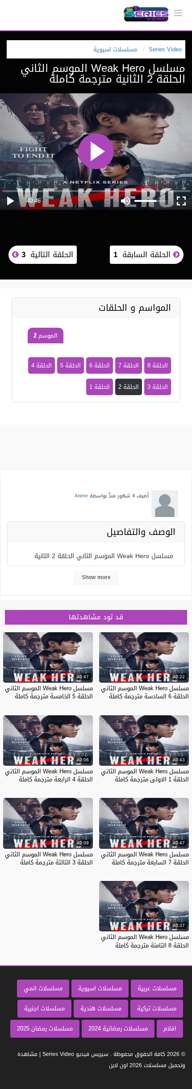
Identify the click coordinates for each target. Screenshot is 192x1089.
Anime (81, 496)
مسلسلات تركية (156, 1008)
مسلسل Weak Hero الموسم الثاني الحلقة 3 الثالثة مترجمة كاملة (49, 858)
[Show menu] (178, 12)
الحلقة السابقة (143, 254)
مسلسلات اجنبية (44, 1008)
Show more (96, 577)
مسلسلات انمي (43, 988)
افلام (169, 1028)
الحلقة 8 (157, 365)
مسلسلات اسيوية (100, 988)
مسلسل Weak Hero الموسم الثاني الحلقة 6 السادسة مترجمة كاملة (145, 692)
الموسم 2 (45, 335)
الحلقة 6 (99, 365)
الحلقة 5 (70, 365)
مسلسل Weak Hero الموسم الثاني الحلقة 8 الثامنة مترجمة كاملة (145, 941)
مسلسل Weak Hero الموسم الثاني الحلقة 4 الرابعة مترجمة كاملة (49, 775)
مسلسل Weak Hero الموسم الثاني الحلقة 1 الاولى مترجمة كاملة (145, 775)
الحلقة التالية (46, 254)
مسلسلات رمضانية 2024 (118, 1028)
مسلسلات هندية (100, 1008)
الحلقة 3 (157, 386)
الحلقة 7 (128, 365)
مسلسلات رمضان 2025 (45, 1028)
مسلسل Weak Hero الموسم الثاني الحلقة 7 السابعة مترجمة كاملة (145, 858)
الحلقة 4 (41, 365)
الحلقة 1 (99, 386)
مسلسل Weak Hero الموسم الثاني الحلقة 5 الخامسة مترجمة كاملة (49, 692)
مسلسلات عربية (157, 988)
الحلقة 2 (128, 386)
